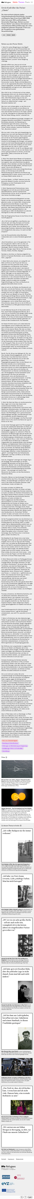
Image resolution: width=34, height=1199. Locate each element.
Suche (21, 1197)
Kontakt (3, 1159)
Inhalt (4, 35)
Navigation (32, 2)
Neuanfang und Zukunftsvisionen (10, 743)
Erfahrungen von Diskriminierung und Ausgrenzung (14, 746)
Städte (15, 2)
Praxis (27, 2)
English (30, 1197)
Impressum (11, 1159)
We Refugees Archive (6, 2)
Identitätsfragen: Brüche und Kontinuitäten (12, 748)
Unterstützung (5, 751)
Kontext (9, 35)
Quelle (13, 35)
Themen (21, 2)
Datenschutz (19, 1159)
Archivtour (25, 1197)
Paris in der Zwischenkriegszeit (9, 740)
